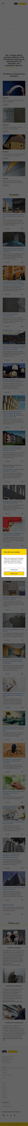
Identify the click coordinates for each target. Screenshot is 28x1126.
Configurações (14, 569)
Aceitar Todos (14, 573)
